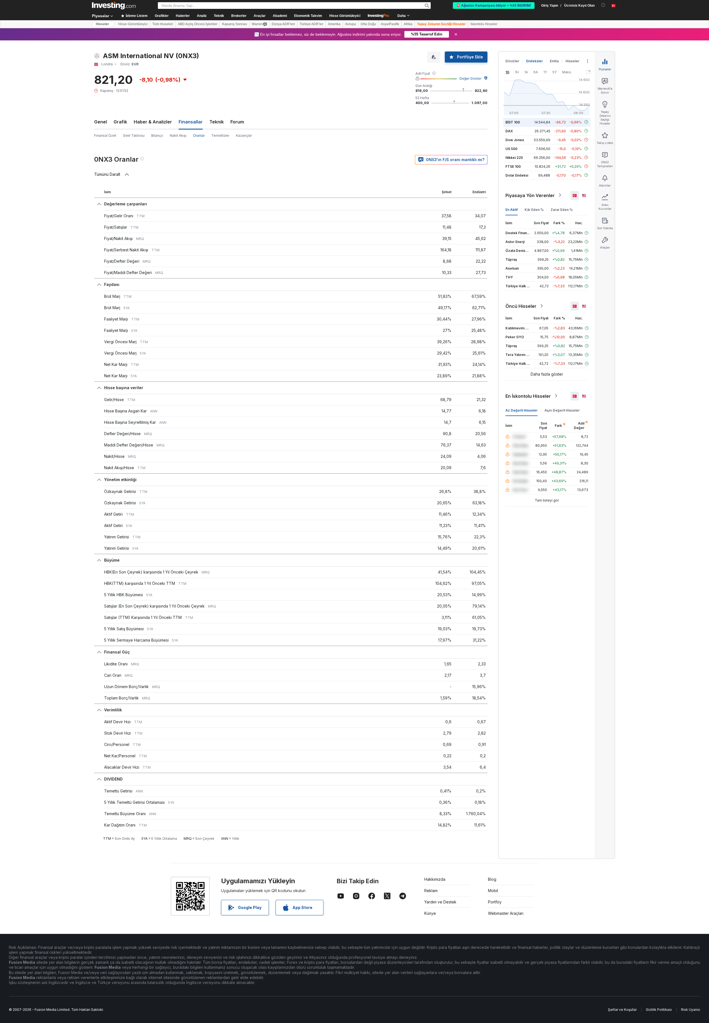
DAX (509, 131)
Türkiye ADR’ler (311, 24)
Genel (100, 122)
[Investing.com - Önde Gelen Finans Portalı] (114, 5)
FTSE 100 (513, 166)
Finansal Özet (105, 135)
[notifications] (603, 5)
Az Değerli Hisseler (521, 410)
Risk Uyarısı (690, 1010)
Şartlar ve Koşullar (622, 1010)
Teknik (216, 122)
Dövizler (512, 61)
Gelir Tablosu (134, 135)
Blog (492, 879)
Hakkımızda (434, 879)
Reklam (431, 890)
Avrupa (350, 24)
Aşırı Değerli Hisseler (562, 410)
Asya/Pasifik (390, 24)
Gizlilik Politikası (659, 1010)
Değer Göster (470, 78)
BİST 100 (512, 122)
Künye (430, 913)
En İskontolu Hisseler (528, 396)
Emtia (554, 61)
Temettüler (220, 135)
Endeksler (534, 61)
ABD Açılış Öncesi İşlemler (197, 24)
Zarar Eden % (562, 209)
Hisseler (102, 24)
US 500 (511, 148)
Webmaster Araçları (505, 913)
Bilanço (157, 135)
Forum (237, 122)
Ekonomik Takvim (308, 16)
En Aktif (511, 209)
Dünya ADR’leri (283, 24)
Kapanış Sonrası (234, 24)
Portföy (495, 902)
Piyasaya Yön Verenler (530, 195)
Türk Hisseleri (162, 24)
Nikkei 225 (514, 157)
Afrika (408, 24)
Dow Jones (514, 140)
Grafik (120, 122)
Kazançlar (244, 135)
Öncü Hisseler (520, 306)
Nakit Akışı (178, 135)
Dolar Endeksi (516, 175)
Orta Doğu (368, 24)
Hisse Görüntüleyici (344, 16)
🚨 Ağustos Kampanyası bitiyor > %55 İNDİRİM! (493, 5)
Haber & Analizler (153, 122)
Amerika (334, 24)
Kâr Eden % (534, 209)
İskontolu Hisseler (484, 24)
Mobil (493, 890)
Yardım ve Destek (440, 902)
